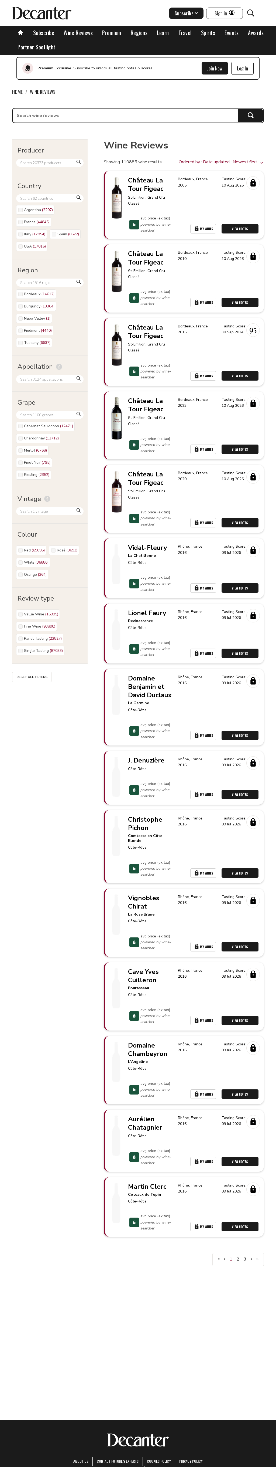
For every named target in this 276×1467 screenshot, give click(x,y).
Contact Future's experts (118, 1461)
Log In (242, 68)
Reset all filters (31, 677)
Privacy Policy (191, 1461)
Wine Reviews (78, 33)
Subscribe (43, 33)
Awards (256, 33)
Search (251, 115)
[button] (221, 162)
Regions (139, 33)
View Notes (240, 228)
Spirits (208, 33)
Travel (185, 33)
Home (17, 91)
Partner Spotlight (37, 47)
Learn (163, 33)
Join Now (215, 68)
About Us (80, 1461)
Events (232, 33)
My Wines (206, 228)
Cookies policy (159, 1461)
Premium (111, 33)
